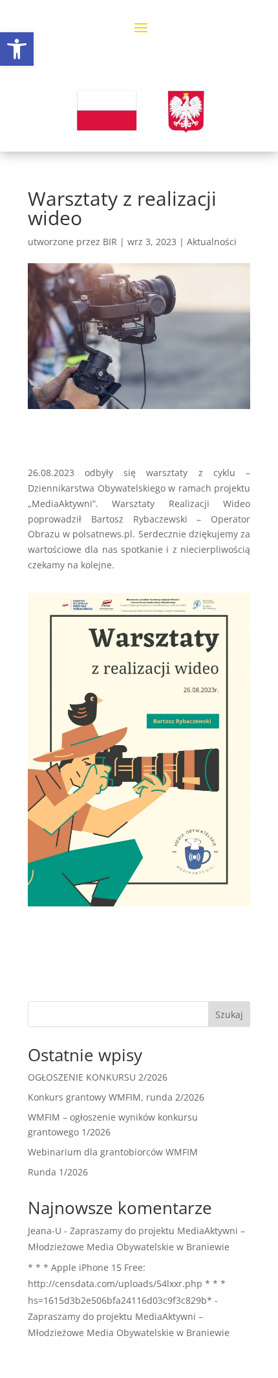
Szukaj (229, 1014)
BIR (110, 241)
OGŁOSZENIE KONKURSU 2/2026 (97, 1077)
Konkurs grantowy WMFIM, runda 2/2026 (116, 1097)
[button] (17, 49)
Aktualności (212, 241)
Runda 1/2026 (58, 1172)
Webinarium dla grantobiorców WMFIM (113, 1152)
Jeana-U (44, 1230)
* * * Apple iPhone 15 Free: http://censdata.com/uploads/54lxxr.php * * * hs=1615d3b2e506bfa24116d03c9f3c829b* (127, 1283)
